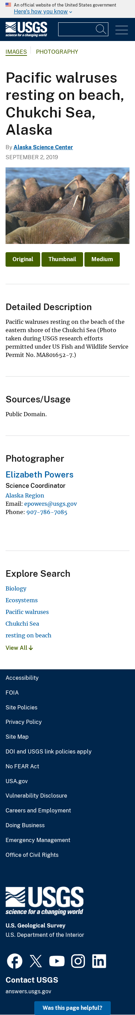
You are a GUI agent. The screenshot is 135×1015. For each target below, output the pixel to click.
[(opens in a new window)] (15, 960)
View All (17, 648)
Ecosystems (22, 600)
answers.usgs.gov (28, 991)
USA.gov (17, 781)
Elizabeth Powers (39, 474)
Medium (102, 259)
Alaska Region (25, 495)
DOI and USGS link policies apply (49, 752)
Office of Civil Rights (32, 855)
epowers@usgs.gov (50, 503)
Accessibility (22, 678)
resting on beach (29, 635)
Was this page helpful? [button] (72, 1008)
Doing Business (25, 825)
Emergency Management (38, 840)
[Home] (26, 35)
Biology (16, 588)
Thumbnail (62, 259)
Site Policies (21, 708)
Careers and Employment (38, 811)
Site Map (17, 737)
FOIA (12, 693)
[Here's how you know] (67, 9)
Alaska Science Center (43, 147)
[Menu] (121, 30)
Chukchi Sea (22, 623)
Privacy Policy (24, 722)
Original (22, 259)
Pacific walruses (27, 611)
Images (16, 52)
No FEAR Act (22, 766)
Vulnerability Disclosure (36, 796)
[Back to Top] (110, 990)
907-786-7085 (47, 512)
